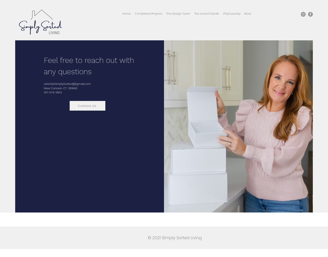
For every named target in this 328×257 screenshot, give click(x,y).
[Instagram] (303, 14)
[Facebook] (310, 14)
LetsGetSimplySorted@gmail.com (67, 84)
